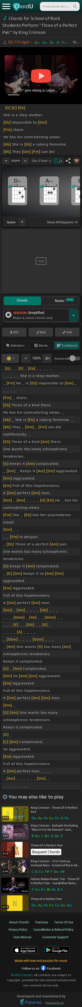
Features (41, 922)
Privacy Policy (18, 929)
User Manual (22, 937)
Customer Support (55, 937)
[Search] (75, 6)
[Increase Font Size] (47, 358)
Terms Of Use (63, 922)
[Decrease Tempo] (6, 161)
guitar (11, 222)
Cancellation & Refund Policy (53, 929)
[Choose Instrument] (22, 222)
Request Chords (46, 852)
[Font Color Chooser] (10, 358)
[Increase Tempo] (25, 161)
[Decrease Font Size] (25, 358)
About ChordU (19, 922)
